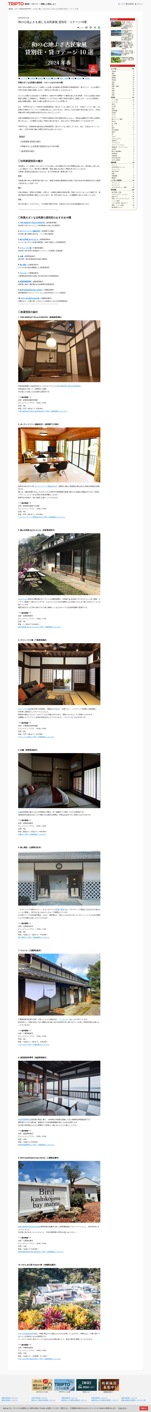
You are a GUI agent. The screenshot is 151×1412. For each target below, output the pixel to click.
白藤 (19, 812)
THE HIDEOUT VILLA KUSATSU (68, 386)
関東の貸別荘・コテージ (9, 1398)
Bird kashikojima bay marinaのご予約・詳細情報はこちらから (40, 1251)
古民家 (87, 78)
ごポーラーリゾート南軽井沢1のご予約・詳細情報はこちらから (41, 517)
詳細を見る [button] (122, 1408)
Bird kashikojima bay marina (28, 1226)
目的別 (79, 78)
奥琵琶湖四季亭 (24, 1119)
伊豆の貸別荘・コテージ (39, 1398)
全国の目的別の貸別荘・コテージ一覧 (133, 1400)
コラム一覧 (37, 9)
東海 (55, 78)
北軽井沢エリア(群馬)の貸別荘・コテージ (104, 1400)
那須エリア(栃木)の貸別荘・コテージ (44, 1400)
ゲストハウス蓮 (24, 709)
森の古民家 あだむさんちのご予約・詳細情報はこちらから (39, 627)
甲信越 (48, 78)
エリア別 (24, 78)
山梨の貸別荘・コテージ (129, 1398)
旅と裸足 (61, 909)
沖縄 (72, 78)
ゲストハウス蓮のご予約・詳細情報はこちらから (36, 737)
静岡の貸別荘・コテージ (9, 1400)
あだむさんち (23, 599)
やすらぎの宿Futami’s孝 (27, 1333)
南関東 (40, 78)
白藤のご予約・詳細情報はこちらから (32, 834)
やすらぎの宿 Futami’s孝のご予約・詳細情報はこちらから (39, 1359)
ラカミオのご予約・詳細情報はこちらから (33, 1044)
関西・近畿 (64, 78)
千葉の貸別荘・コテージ (99, 1398)
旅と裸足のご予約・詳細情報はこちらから (33, 937)
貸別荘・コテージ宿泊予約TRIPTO (20, 9)
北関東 (32, 78)
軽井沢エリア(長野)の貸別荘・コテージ (74, 1400)
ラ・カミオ (63, 1019)
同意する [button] (144, 1408)
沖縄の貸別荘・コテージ (69, 1398)
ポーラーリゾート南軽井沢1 (45, 486)
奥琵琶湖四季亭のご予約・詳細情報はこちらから (36, 1145)
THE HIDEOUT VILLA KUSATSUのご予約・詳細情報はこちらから (42, 411)
